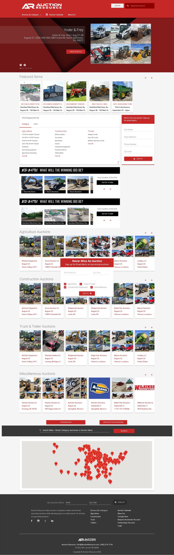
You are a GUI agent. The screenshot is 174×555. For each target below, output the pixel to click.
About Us (72, 15)
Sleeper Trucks (93, 134)
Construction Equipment (77, 287)
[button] (21, 65)
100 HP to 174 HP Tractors (30, 137)
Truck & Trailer (89, 284)
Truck (93, 520)
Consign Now (65, 422)
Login (120, 526)
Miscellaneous (100, 287)
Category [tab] (25, 124)
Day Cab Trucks (93, 137)
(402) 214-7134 (106, 545)
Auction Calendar (124, 510)
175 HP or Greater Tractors (30, 134)
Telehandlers (59, 153)
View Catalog (76, 49)
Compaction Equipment (62, 147)
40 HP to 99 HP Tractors (29, 140)
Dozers (57, 144)
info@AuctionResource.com (88, 545)
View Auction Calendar (113, 422)
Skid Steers (58, 140)
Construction (61, 131)
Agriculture (72, 284)
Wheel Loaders (60, 134)
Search (124, 431)
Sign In (117, 6)
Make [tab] (36, 124)
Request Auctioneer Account (129, 520)
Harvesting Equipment (29, 150)
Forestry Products (61, 150)
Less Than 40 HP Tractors (30, 144)
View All (24, 156)
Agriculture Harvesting (29, 153)
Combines (25, 147)
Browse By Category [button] (30, 15)
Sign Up (86, 293)
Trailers (93, 523)
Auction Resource (69, 545)
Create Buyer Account (126, 523)
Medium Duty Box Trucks (96, 140)
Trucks (91, 131)
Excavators (58, 137)
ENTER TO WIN (107, 182)
